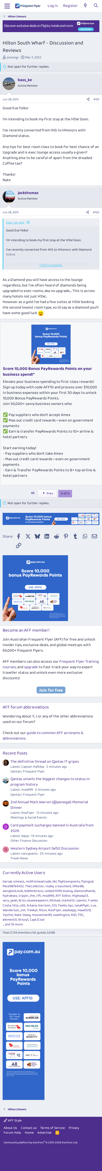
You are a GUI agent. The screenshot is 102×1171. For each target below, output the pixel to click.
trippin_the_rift (30, 896)
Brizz (22, 900)
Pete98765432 (13, 886)
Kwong (68, 891)
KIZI (73, 915)
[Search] (96, 6)
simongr (13, 57)
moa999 (48, 896)
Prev (49, 493)
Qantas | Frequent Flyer (27, 771)
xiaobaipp (69, 910)
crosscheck (63, 886)
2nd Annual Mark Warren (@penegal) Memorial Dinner (49, 805)
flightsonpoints (69, 881)
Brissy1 (23, 919)
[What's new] (85, 6)
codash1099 (53, 891)
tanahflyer (82, 905)
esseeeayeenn (37, 900)
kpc (70, 905)
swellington (61, 915)
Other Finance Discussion (28, 840)
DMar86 (78, 886)
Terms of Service (52, 1128)
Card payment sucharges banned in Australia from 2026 (52, 828)
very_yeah (10, 900)
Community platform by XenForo (41, 1142)
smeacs (18, 881)
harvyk (7, 881)
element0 (10, 919)
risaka (49, 886)
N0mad (54, 900)
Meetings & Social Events (28, 817)
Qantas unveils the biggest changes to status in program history (50, 782)
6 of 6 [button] (65, 493)
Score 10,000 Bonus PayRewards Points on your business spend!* (47, 371)
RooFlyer (54, 910)
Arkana (32, 905)
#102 (96, 212)
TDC (81, 915)
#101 (96, 99)
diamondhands (84, 891)
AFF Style (14, 1120)
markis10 (68, 900)
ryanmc (81, 900)
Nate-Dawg (22, 915)
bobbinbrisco (33, 891)
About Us (10, 1128)
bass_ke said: (15, 222)
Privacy (74, 1128)
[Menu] (7, 6)
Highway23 (80, 896)
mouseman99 (42, 915)
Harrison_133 (47, 905)
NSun (43, 910)
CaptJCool (37, 919)
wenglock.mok (13, 891)
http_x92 (18, 905)
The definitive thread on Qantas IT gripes (44, 761)
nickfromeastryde (38, 881)
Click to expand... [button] (51, 265)
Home (29, 1132)
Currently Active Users (24, 872)
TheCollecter (34, 886)
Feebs (62, 905)
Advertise (44, 1132)
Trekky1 (32, 910)
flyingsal (87, 881)
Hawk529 (84, 910)
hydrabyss (10, 896)
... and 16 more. (13, 924)
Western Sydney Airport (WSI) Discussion (44, 848)
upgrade (31, 667)
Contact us (29, 1128)
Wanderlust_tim (14, 910)
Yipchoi (8, 915)
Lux (93, 905)
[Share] (88, 100)
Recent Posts (15, 753)
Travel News (19, 858)
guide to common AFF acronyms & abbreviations (43, 736)
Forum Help (12, 1132)
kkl (54, 881)
